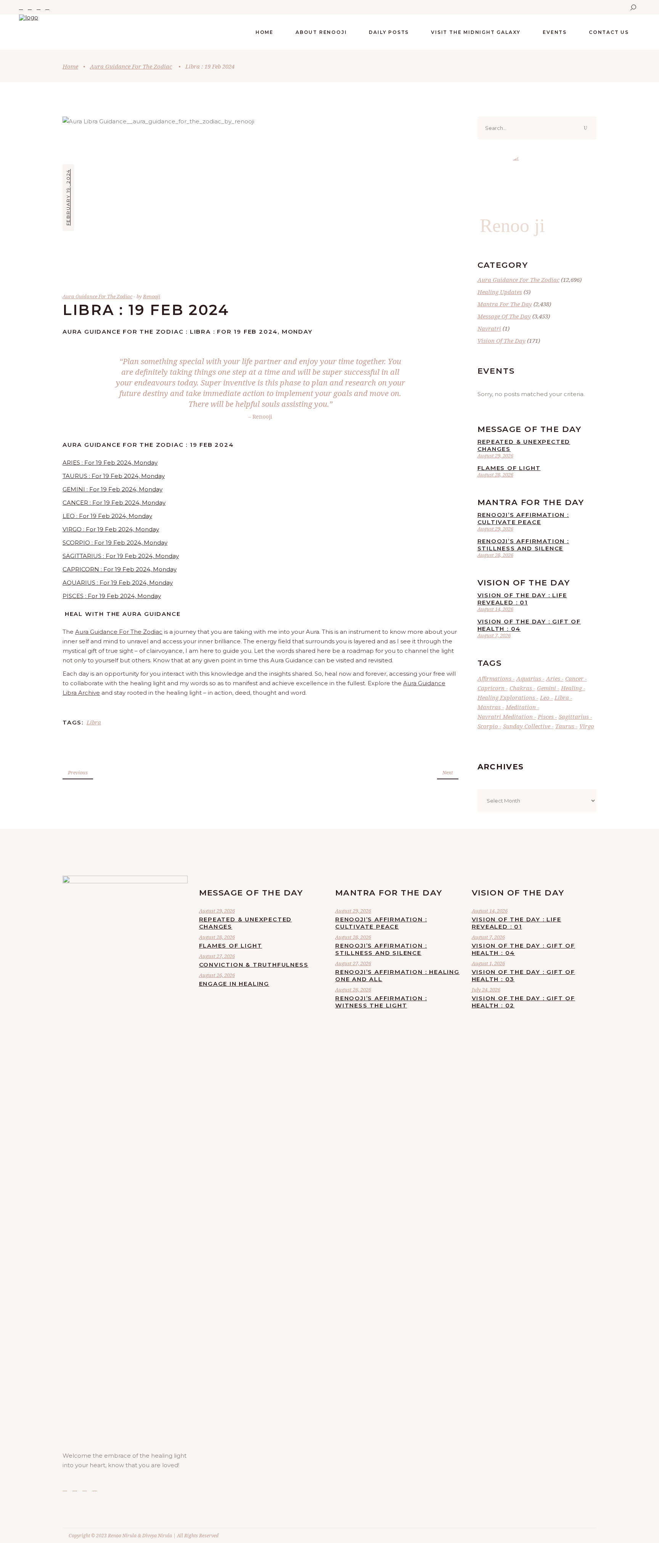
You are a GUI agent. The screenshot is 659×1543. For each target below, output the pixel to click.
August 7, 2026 (494, 635)
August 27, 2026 (217, 956)
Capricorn (491, 688)
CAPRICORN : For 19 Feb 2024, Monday (120, 569)
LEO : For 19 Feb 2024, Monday (107, 516)
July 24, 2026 (486, 989)
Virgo (586, 726)
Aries (553, 678)
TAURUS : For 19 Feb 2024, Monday (114, 476)
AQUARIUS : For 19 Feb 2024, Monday (118, 582)
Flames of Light (509, 468)
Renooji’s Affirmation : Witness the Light (381, 1002)
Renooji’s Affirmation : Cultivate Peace (523, 518)
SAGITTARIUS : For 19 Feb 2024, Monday (121, 556)
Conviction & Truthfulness (254, 964)
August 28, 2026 (495, 474)
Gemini (546, 688)
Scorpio (487, 726)
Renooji (151, 296)
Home (70, 66)
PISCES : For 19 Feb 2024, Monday (112, 596)
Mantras (489, 707)
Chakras (521, 688)
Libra (94, 722)
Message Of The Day (504, 316)
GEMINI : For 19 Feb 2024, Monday (112, 489)
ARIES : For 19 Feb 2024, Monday (110, 462)
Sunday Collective (526, 726)
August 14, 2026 (495, 609)
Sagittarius (574, 716)
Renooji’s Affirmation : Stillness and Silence (523, 544)
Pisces (546, 716)
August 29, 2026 (495, 455)
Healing (571, 688)
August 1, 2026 (488, 963)
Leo (545, 697)
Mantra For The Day (504, 304)
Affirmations (494, 678)
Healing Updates (499, 292)
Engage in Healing (234, 983)
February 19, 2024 (68, 197)
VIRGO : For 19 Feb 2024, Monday (111, 529)
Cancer (574, 678)
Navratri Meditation (505, 716)
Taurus (564, 726)
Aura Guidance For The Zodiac (131, 66)
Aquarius (528, 678)
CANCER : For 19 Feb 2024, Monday (114, 502)
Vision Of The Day (501, 340)
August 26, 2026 (217, 975)
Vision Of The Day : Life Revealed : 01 (522, 599)
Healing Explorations (506, 697)
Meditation (521, 707)
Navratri (489, 328)
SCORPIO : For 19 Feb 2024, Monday (115, 542)
